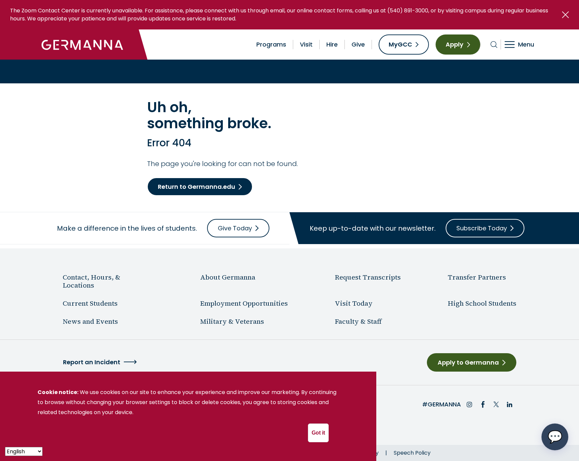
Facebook (483, 404)
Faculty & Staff (358, 321)
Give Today (235, 228)
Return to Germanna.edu (196, 186)
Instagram (469, 404)
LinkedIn (510, 404)
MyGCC (400, 44)
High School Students (482, 303)
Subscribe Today (481, 228)
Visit (306, 44)
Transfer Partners (477, 277)
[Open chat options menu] (554, 437)
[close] (565, 15)
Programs (271, 44)
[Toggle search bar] (494, 45)
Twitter (496, 404)
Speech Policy (412, 453)
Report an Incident (91, 362)
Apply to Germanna (468, 362)
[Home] (82, 44)
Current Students (90, 303)
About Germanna (227, 277)
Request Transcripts (368, 277)
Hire (332, 44)
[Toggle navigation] (524, 44)
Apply (454, 44)
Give (358, 44)
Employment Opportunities (244, 303)
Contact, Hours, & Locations (91, 281)
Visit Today (354, 303)
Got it (318, 433)
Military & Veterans (232, 321)
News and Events (90, 321)
